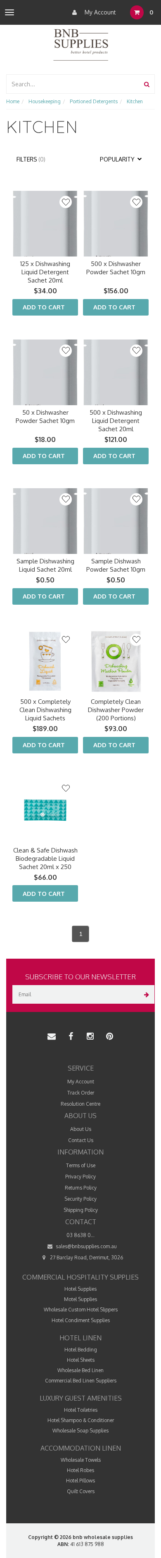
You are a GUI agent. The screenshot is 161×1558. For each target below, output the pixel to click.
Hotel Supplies (80, 1289)
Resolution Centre (80, 1104)
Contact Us (80, 1140)
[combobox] (73, 84)
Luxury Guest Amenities (81, 1398)
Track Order (80, 1093)
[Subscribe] (145, 994)
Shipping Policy (81, 1210)
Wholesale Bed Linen (80, 1370)
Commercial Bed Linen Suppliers (80, 1381)
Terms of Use (80, 1165)
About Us (80, 1129)
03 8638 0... (80, 1235)
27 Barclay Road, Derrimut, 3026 (86, 1257)
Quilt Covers (81, 1491)
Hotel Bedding (80, 1350)
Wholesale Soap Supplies (80, 1430)
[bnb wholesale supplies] (80, 44)
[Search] (146, 84)
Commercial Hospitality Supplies (80, 1277)
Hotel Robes (80, 1470)
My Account (99, 12)
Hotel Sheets (81, 1360)
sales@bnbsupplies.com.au (85, 1246)
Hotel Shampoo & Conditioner (80, 1420)
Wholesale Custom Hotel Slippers (81, 1309)
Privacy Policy (80, 1176)
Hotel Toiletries (80, 1410)
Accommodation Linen (80, 1448)
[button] (65, 202)
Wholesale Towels (81, 1460)
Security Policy (80, 1199)
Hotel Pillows (80, 1480)
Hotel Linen (80, 1338)
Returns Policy (81, 1188)
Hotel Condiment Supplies (81, 1320)
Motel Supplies (80, 1299)
